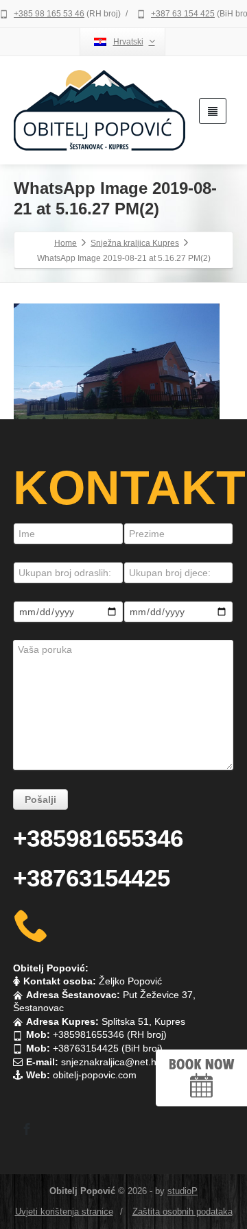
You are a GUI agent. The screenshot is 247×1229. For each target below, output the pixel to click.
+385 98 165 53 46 (49, 13)
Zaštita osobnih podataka (182, 1211)
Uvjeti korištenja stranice (64, 1211)
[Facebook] (26, 1129)
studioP (182, 1191)
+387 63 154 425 (183, 13)
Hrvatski (128, 42)
